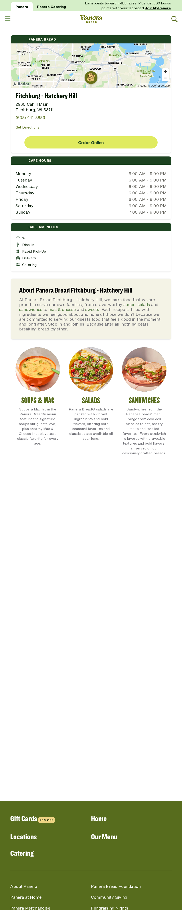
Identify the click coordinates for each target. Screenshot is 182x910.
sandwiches (30, 309)
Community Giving (109, 897)
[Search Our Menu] (174, 19)
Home (99, 818)
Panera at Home (26, 897)
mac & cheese (62, 309)
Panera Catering (51, 7)
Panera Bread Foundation (116, 886)
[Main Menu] (7, 19)
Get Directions (27, 127)
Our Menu (104, 836)
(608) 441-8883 (30, 117)
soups (129, 304)
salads (144, 304)
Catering (22, 852)
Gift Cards (31, 818)
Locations (23, 836)
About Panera (23, 886)
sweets (92, 309)
